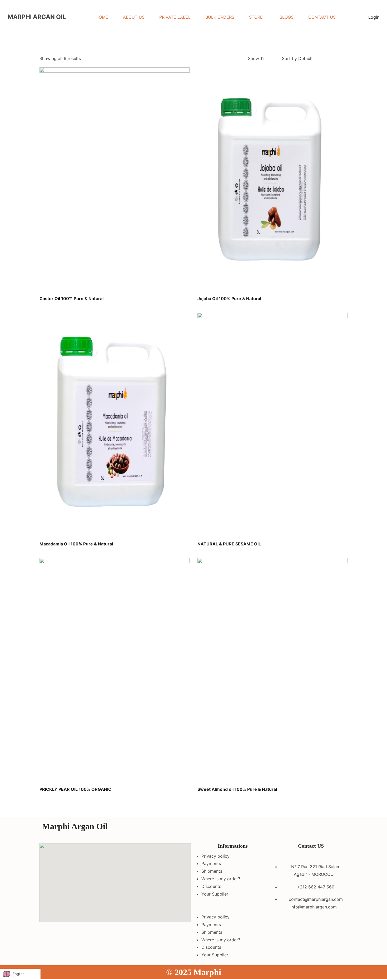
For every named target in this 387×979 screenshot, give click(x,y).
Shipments (211, 871)
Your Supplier (214, 894)
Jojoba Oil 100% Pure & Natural (229, 298)
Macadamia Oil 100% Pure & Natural (76, 543)
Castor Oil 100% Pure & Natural (71, 298)
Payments (211, 863)
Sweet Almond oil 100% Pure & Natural (237, 789)
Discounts (211, 886)
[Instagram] (294, 828)
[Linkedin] (309, 828)
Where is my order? (220, 878)
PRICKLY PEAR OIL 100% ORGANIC (75, 789)
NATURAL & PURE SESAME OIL (229, 543)
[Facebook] (280, 828)
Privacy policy (215, 856)
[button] (232, 905)
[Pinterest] (323, 828)
